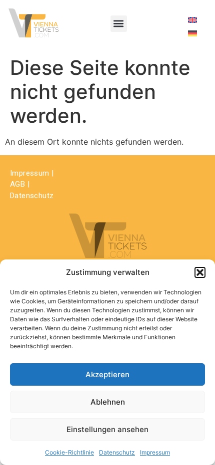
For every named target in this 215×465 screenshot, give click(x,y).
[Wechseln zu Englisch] (192, 19)
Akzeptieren (108, 374)
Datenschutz (117, 452)
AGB (17, 184)
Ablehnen (107, 402)
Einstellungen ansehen (107, 429)
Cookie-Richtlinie (69, 452)
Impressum (155, 452)
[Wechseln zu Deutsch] (192, 32)
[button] (200, 272)
